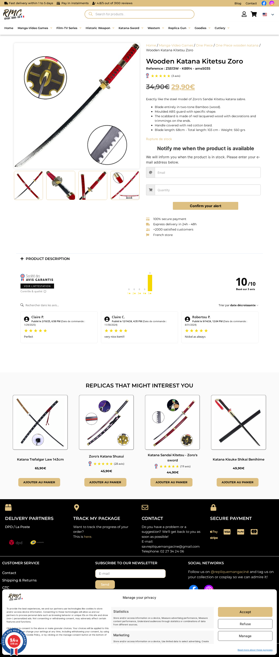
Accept (245, 612)
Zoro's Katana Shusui (106, 456)
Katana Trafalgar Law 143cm (40, 459)
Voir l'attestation (37, 286)
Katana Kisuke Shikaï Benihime (238, 459)
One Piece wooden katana (237, 45)
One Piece (204, 45)
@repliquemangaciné (230, 572)
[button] (139, 259)
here (87, 537)
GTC (5, 588)
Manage (245, 636)
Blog (238, 3)
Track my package (96, 518)
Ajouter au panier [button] (39, 482)
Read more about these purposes (255, 649)
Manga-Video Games (176, 45)
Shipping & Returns (19, 580)
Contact (251, 3)
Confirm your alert (205, 206)
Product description (48, 259)
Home (151, 45)
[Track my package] (76, 507)
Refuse (245, 624)
